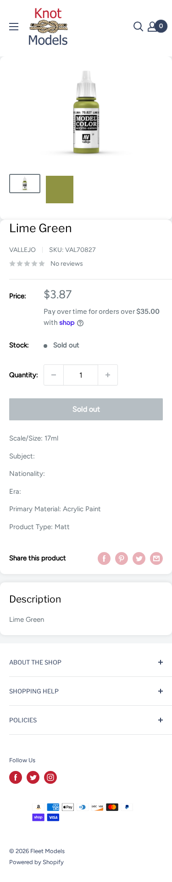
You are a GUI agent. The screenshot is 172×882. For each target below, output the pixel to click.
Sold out (86, 409)
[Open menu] (13, 26)
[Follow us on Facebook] (15, 777)
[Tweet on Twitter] (139, 558)
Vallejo (22, 250)
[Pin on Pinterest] (121, 558)
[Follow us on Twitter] (33, 777)
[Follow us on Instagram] (50, 777)
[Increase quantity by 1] (107, 375)
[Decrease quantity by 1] (53, 375)
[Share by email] (156, 558)
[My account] (152, 27)
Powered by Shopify (36, 862)
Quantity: (23, 375)
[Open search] (138, 27)
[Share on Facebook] (104, 558)
